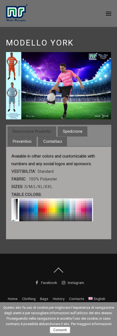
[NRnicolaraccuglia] (17, 19)
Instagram (75, 282)
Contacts (76, 298)
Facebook (48, 282)
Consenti (60, 330)
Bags (44, 298)
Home (12, 298)
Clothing (29, 298)
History (58, 298)
